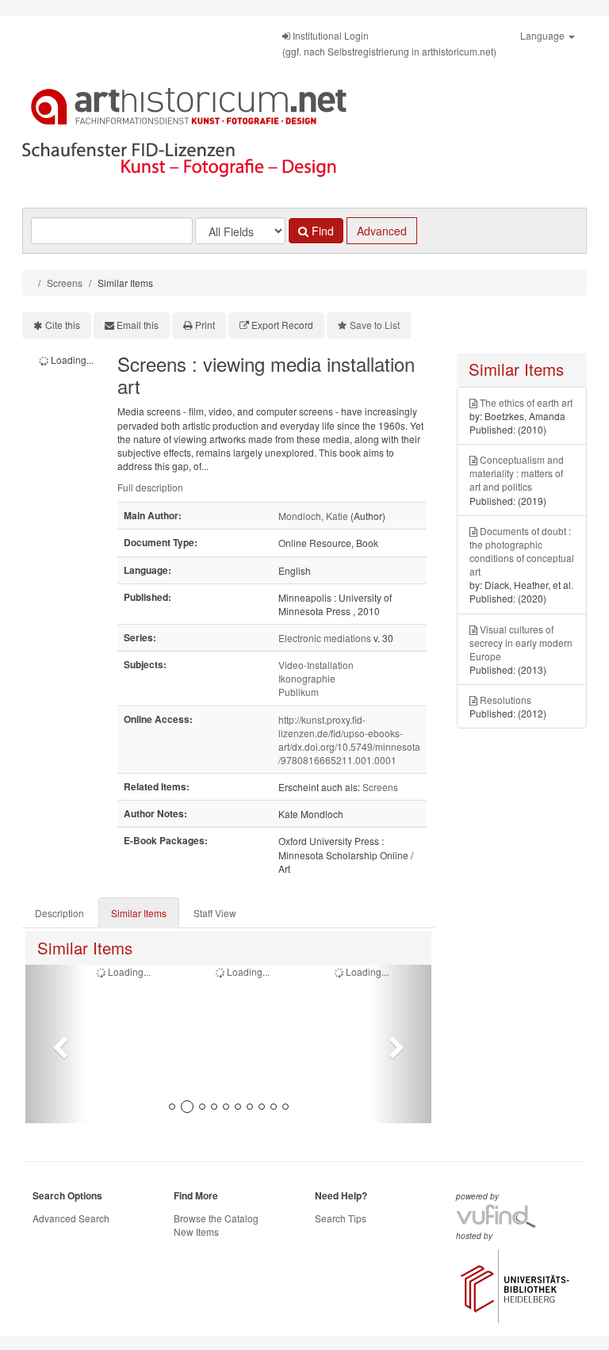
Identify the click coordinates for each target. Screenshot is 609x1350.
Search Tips (340, 1218)
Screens (64, 282)
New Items (196, 1231)
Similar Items (139, 913)
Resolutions (505, 699)
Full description (150, 487)
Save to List (375, 324)
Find (321, 231)
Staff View (214, 913)
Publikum (298, 691)
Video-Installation (316, 664)
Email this (138, 324)
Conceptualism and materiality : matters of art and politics (516, 473)
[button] (55, 1044)
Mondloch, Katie (313, 515)
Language (543, 35)
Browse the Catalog (216, 1218)
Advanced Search (71, 1218)
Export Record (282, 324)
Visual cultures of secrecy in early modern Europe (521, 642)
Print (205, 324)
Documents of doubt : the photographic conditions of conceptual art (521, 551)
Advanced (382, 231)
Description (59, 913)
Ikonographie (306, 678)
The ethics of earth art (526, 402)
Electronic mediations (324, 637)
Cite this (62, 324)
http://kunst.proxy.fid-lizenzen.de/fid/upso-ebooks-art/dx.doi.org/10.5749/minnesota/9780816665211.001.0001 (349, 740)
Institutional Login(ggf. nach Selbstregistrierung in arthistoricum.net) (389, 43)
